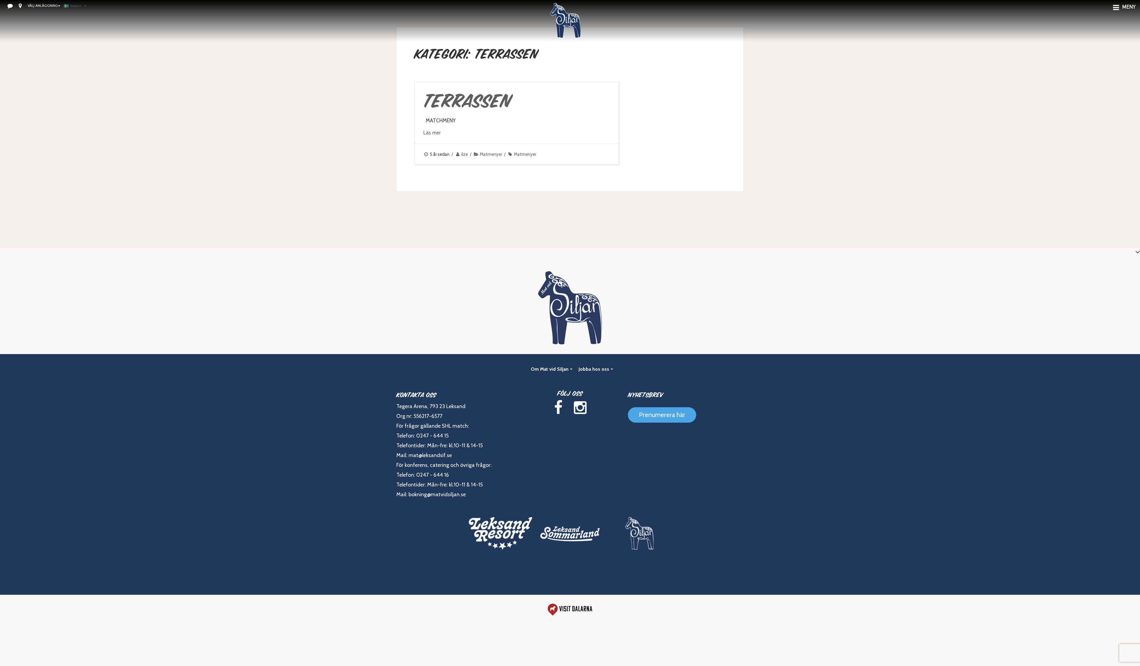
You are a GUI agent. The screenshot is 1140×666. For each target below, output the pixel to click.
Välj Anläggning (43, 5)
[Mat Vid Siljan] (639, 533)
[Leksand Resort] (500, 533)
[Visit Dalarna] (570, 610)
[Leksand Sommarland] (570, 533)
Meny (1129, 7)
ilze (464, 154)
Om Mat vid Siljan (550, 369)
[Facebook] (558, 408)
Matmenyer (491, 154)
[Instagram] (580, 408)
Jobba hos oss (594, 369)
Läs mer (432, 133)
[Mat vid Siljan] (565, 28)
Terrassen (467, 101)
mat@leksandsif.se (430, 455)
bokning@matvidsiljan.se (437, 494)
